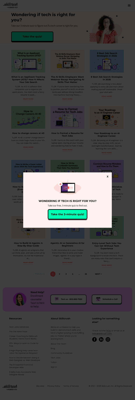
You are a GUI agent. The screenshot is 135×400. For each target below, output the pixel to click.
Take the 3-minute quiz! (67, 214)
